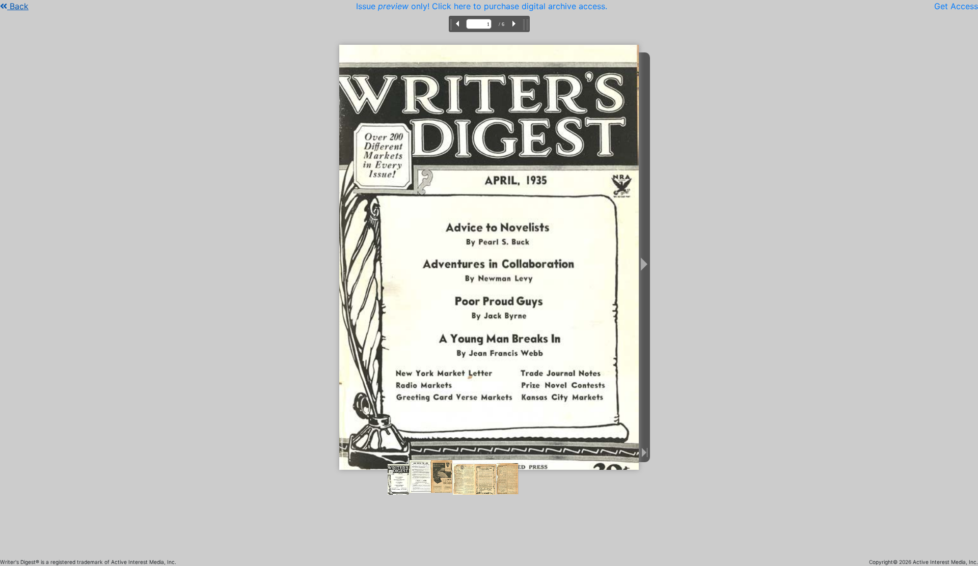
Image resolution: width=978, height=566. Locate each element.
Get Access (956, 6)
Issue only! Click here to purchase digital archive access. (481, 6)
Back (18, 6)
